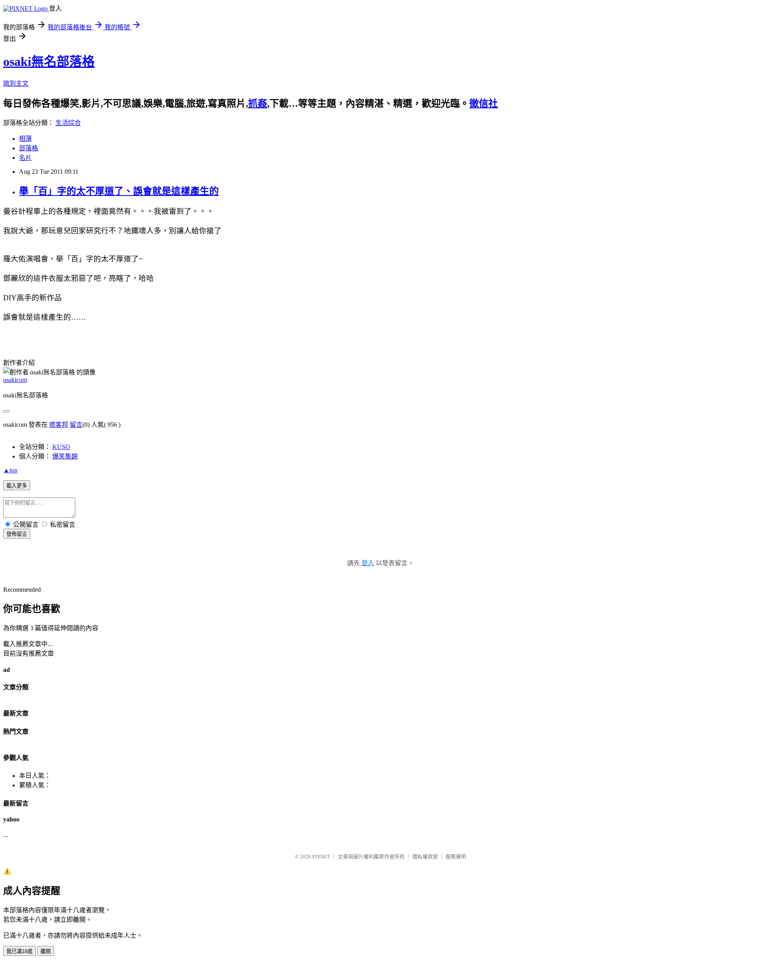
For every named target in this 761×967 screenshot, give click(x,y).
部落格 (28, 148)
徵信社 (483, 103)
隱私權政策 (425, 857)
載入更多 (16, 486)
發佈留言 (16, 534)
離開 (45, 951)
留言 (76, 424)
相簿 (25, 138)
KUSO (61, 446)
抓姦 (257, 103)
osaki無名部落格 (49, 61)
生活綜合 (68, 122)
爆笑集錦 (65, 456)
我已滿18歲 (19, 951)
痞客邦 (58, 424)
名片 (25, 157)
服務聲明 (456, 857)
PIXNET (321, 857)
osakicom (15, 379)
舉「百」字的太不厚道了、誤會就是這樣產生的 (119, 191)
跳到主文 (16, 83)
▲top (10, 470)
